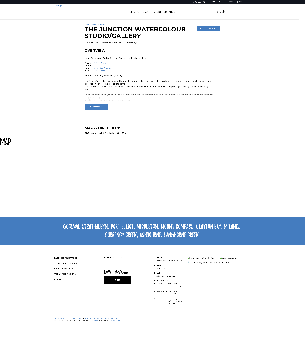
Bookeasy (94, 320)
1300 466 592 (199, 2)
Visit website (99, 71)
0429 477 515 (100, 63)
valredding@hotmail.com (105, 68)
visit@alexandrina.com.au (164, 276)
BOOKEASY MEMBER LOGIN (64, 318)
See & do (134, 12)
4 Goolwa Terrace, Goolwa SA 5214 (168, 261)
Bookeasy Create (114, 320)
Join (118, 280)
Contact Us (215, 2)
